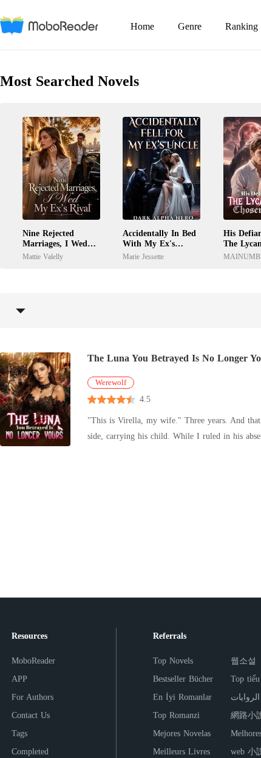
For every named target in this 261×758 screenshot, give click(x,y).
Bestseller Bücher (183, 679)
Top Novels (173, 660)
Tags (19, 733)
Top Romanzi (176, 715)
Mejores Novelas (182, 733)
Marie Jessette (143, 256)
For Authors (32, 697)
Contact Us (31, 715)
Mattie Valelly (42, 256)
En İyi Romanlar (182, 697)
